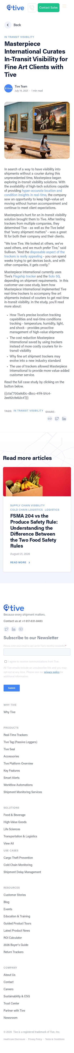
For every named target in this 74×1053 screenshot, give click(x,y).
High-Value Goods (15, 822)
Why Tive (9, 712)
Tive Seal (9, 749)
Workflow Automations (18, 785)
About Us (9, 975)
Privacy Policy (35, 1039)
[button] (64, 7)
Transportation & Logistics (20, 836)
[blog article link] (37, 481)
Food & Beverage (14, 815)
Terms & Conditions (55, 1039)
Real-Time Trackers (16, 735)
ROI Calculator (13, 938)
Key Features (12, 770)
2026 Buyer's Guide (16, 945)
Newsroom (11, 1018)
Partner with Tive (14, 1010)
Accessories (11, 756)
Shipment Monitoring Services (23, 792)
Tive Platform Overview (18, 763)
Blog (6, 902)
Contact (8, 982)
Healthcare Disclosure (14, 1039)
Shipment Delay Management (22, 872)
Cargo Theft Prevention (18, 858)
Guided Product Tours (17, 923)
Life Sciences (12, 829)
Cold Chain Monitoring (18, 865)
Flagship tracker (24, 276)
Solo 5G (54, 276)
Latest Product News (17, 930)
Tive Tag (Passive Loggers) (20, 742)
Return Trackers (14, 952)
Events (8, 909)
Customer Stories (15, 895)
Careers (8, 989)
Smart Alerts (12, 778)
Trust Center (11, 1003)
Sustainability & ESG (17, 996)
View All (9, 843)
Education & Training (17, 916)
